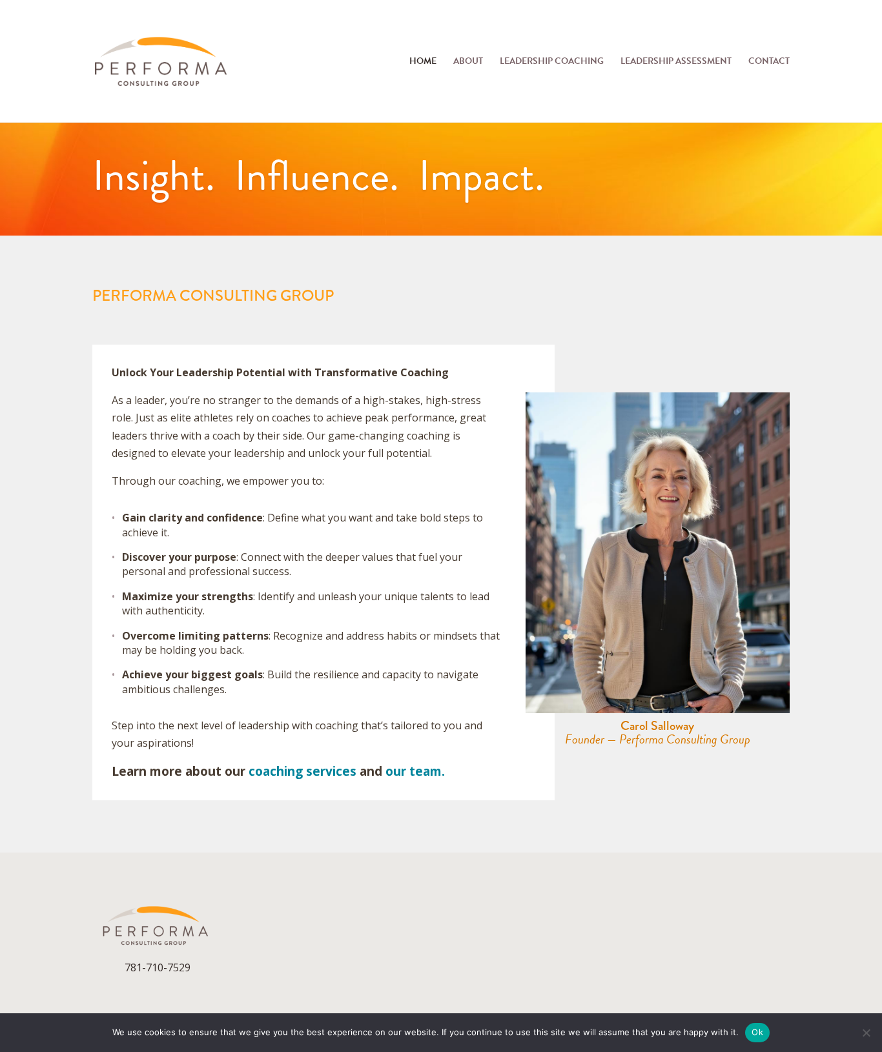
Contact (769, 62)
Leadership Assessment (676, 62)
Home (422, 62)
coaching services (302, 771)
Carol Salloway (657, 725)
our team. (415, 771)
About (468, 62)
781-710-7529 (157, 967)
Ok (757, 1032)
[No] (865, 1032)
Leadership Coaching (552, 62)
